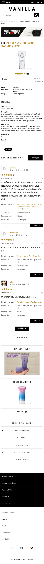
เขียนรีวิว (40, 81)
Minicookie (14, 232)
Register (39, 2)
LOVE (39, 79)
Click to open (21, 220)
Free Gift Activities (22, 452)
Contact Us (6, 503)
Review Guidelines (9, 483)
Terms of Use (7, 490)
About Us (5, 496)
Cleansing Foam (18, 94)
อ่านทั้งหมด (22, 329)
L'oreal (4, 519)
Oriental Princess (8, 512)
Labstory (16, 21)
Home (3, 21)
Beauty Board (22, 460)
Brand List (22, 437)
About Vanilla (7, 476)
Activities (22, 412)
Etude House (7, 526)
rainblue (13, 168)
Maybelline (6, 539)
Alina (12, 282)
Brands (9, 21)
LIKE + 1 (36, 225)
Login (32, 2)
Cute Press (6, 532)
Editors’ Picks (22, 349)
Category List (22, 445)
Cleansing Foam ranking (22, 423)
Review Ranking (22, 430)
